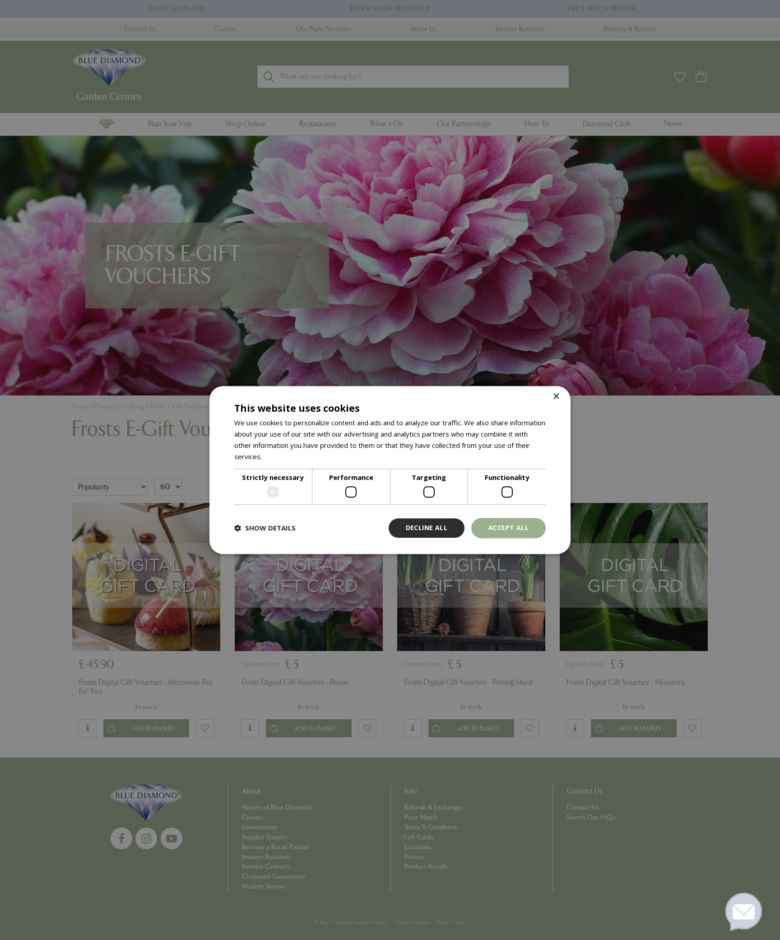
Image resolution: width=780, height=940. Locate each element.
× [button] (555, 396)
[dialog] (390, 470)
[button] (265, 528)
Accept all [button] (508, 527)
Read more (281, 456)
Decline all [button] (426, 527)
